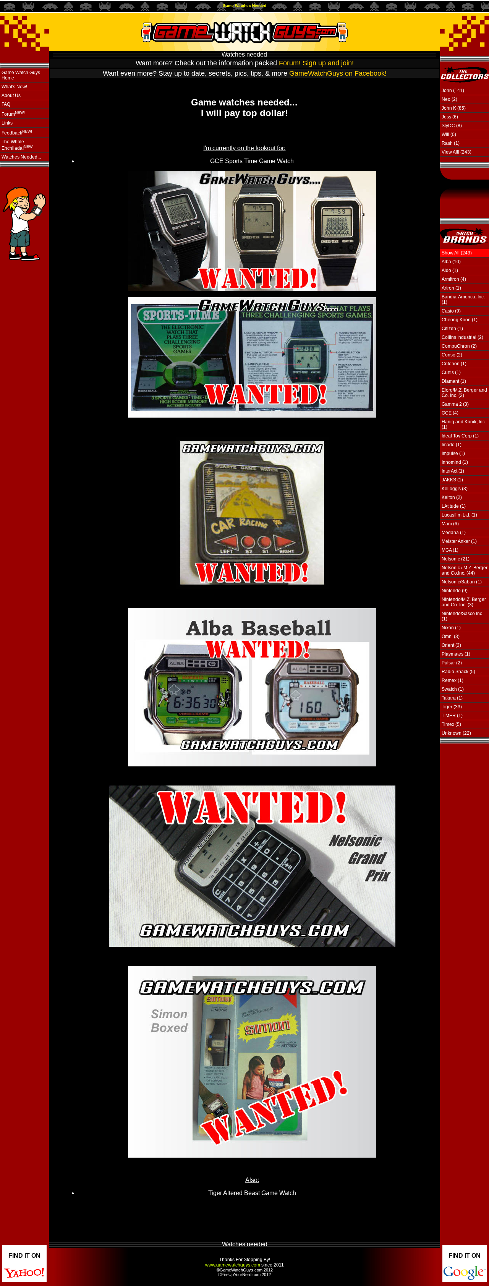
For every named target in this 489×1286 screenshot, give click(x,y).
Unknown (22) (456, 733)
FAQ (6, 104)
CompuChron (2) (459, 346)
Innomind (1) (455, 462)
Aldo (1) (450, 270)
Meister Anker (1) (459, 541)
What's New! (14, 86)
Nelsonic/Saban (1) (462, 582)
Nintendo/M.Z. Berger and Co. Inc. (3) (464, 602)
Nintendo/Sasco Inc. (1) (462, 616)
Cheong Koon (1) (460, 319)
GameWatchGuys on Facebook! (338, 73)
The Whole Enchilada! (18, 145)
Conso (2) (452, 355)
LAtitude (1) (454, 506)
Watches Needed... (21, 157)
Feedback (17, 132)
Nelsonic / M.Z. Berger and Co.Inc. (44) (464, 570)
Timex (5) (451, 724)
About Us (11, 95)
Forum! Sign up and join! (316, 63)
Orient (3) (451, 645)
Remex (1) (452, 680)
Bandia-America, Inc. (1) (463, 299)
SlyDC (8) (452, 125)
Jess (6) (450, 117)
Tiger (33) (452, 706)
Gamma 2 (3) (455, 404)
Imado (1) (451, 444)
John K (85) (454, 108)
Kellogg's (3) (455, 488)
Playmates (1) (456, 654)
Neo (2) (449, 99)
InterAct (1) (453, 471)
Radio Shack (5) (458, 671)
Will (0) (449, 134)
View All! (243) (456, 152)
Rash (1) (451, 143)
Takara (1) (452, 698)
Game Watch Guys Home (21, 75)
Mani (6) (450, 523)
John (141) (453, 90)
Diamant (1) (454, 381)
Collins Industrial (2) (462, 337)
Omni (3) (451, 636)
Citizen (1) (452, 328)
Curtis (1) (451, 372)
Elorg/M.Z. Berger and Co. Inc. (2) (464, 392)
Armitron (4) (454, 279)
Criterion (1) (454, 363)
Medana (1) (454, 532)
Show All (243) (457, 253)
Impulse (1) (453, 453)
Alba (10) (451, 261)
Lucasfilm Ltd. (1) (459, 515)
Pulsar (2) (452, 663)
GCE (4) (450, 413)
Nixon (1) (451, 627)
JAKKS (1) (452, 480)
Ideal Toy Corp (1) (460, 436)
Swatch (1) (453, 689)
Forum (13, 113)
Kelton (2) (452, 497)
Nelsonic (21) (456, 559)
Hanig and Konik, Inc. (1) (464, 424)
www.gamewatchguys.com (232, 1265)
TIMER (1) (452, 715)
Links (7, 123)
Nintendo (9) (455, 590)
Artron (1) (451, 288)
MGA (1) (450, 550)
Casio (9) (451, 311)
